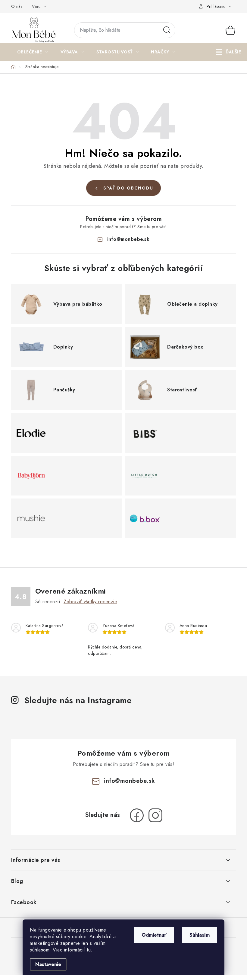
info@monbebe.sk (128, 239)
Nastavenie (48, 964)
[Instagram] (155, 815)
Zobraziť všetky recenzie (90, 601)
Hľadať (166, 30)
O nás (17, 6)
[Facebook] (137, 815)
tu (89, 949)
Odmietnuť (154, 935)
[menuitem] (32, 52)
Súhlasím (199, 935)
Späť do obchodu (128, 188)
